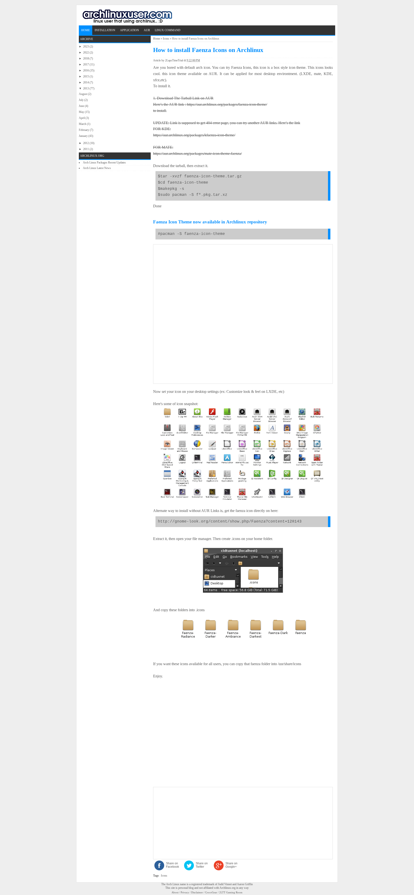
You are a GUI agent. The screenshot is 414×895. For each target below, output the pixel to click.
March (83, 124)
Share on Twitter (202, 865)
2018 (86, 58)
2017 (86, 64)
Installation (105, 30)
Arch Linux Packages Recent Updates (104, 162)
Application (129, 30)
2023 (86, 46)
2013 (86, 88)
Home (85, 30)
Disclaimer (197, 892)
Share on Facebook (172, 865)
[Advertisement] (243, 280)
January (83, 136)
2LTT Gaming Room (230, 892)
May (82, 112)
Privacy (185, 892)
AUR (147, 30)
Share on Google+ (231, 865)
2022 (86, 52)
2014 (86, 82)
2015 (86, 76)
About (175, 892)
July (81, 100)
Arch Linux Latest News (97, 168)
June (82, 106)
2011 (86, 149)
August (83, 94)
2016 (86, 70)
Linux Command (167, 30)
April (82, 118)
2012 (86, 143)
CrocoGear (211, 892)
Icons (166, 38)
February (84, 130)
